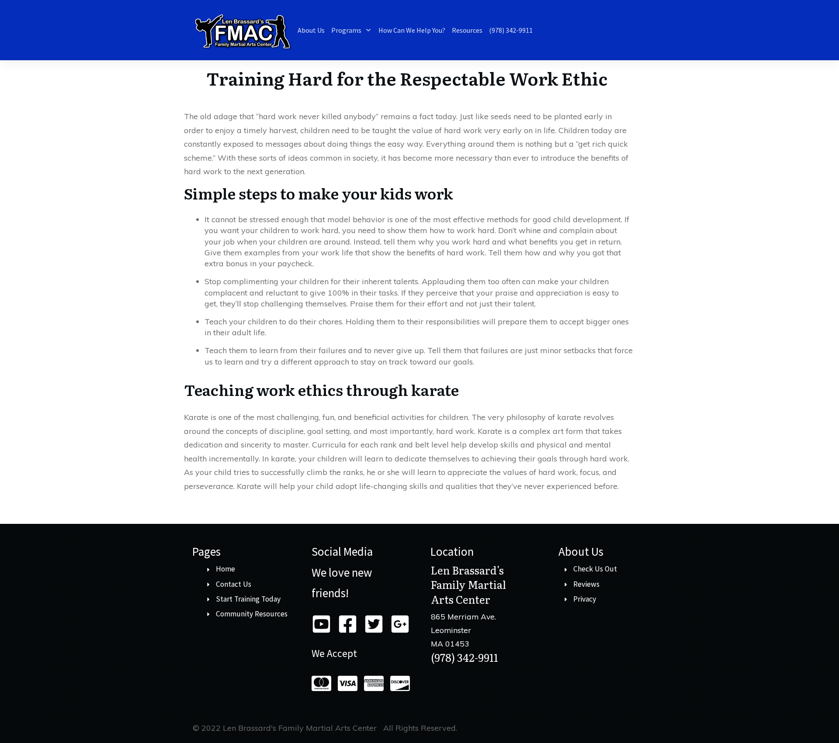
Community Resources (252, 614)
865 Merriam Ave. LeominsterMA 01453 (463, 630)
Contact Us (233, 584)
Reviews (586, 584)
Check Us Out (595, 569)
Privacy (584, 599)
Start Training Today (248, 599)
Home (225, 569)
